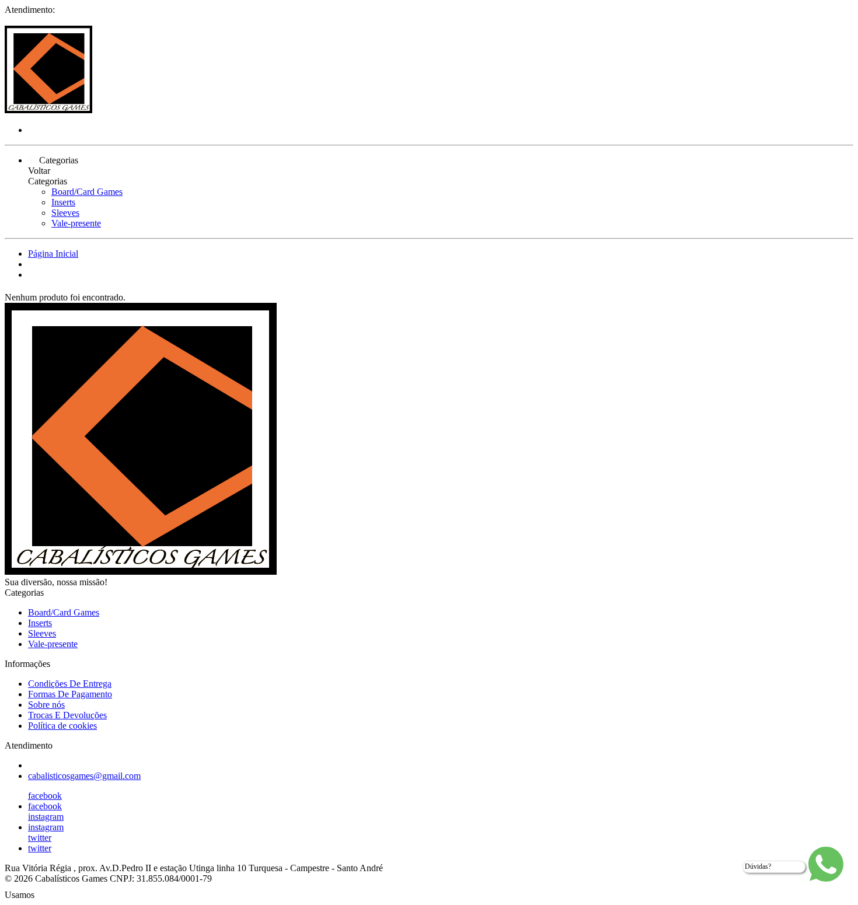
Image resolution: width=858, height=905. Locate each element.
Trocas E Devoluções (67, 715)
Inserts (63, 202)
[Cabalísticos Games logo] (48, 110)
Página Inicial (53, 253)
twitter (39, 838)
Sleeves (65, 213)
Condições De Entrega (69, 684)
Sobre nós (46, 705)
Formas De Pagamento (70, 694)
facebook (45, 796)
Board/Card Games (87, 192)
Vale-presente (76, 223)
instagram (46, 817)
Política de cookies (62, 726)
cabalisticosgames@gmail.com (84, 776)
